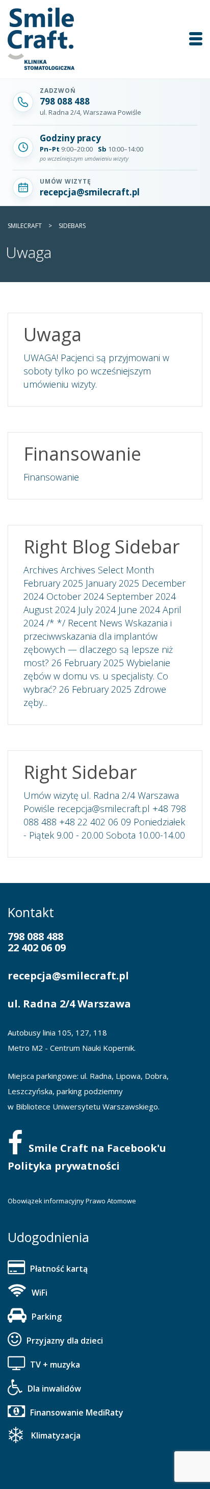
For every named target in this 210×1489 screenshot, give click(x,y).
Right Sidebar (80, 772)
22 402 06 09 (37, 947)
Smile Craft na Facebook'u (97, 1148)
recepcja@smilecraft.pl (68, 975)
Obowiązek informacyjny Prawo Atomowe (72, 1200)
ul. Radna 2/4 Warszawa (69, 1004)
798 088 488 (35, 936)
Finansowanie (82, 453)
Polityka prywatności (64, 1166)
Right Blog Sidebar (101, 546)
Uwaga (52, 334)
